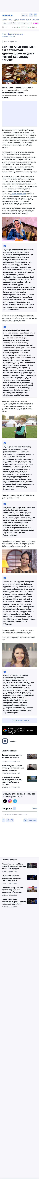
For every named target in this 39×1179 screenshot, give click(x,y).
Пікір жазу (32, 820)
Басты (4, 34)
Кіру (35, 808)
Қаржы (16, 20)
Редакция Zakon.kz (8, 36)
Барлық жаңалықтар (15, 34)
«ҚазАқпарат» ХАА (18, 194)
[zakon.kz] (8, 15)
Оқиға (22, 20)
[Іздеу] (31, 15)
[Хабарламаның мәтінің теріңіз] (19, 814)
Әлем (10, 20)
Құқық (28, 20)
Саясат (4, 20)
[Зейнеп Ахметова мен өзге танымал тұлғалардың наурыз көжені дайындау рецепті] (19, 229)
